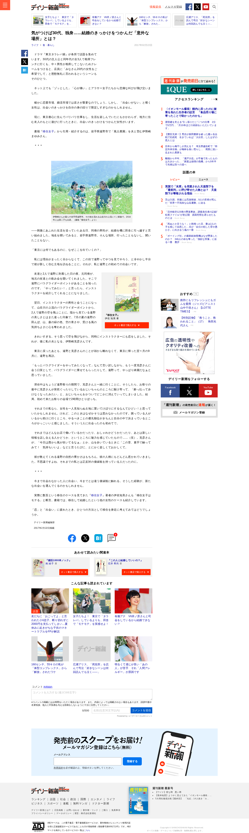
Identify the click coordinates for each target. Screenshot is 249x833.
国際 (83, 799)
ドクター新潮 (100, 803)
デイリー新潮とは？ (41, 810)
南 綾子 (50, 563)
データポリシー (64, 813)
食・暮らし (49, 45)
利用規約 (58, 768)
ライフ (34, 45)
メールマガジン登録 (192, 412)
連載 (66, 803)
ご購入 (104, 810)
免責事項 (115, 810)
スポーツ (53, 803)
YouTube (208, 387)
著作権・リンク (90, 810)
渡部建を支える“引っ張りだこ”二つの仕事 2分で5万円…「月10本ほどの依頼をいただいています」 (191, 125)
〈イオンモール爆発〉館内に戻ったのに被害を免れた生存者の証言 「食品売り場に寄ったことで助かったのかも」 (191, 112)
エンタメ (96, 799)
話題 (53, 799)
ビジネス (37, 803)
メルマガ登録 (173, 6)
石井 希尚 (113, 563)
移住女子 (48, 131)
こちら (87, 830)
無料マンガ (80, 803)
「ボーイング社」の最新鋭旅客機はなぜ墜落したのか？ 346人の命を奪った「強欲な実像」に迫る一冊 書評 (191, 238)
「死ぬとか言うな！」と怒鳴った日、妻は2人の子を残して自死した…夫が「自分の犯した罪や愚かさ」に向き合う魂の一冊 (191, 226)
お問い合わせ (72, 810)
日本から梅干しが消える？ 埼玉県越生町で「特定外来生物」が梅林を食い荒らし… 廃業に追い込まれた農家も (191, 149)
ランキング (38, 799)
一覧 (215, 99)
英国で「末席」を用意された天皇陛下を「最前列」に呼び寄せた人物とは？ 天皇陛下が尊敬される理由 (191, 190)
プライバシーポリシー (42, 813)
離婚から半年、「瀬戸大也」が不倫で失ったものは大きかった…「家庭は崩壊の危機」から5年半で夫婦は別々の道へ (191, 161)
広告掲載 (58, 810)
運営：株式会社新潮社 (85, 813)
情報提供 (155, 6)
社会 (63, 799)
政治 (73, 799)
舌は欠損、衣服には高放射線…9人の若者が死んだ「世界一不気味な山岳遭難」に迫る (190, 202)
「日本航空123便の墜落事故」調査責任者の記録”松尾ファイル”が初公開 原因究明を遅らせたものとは (191, 214)
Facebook (170, 387)
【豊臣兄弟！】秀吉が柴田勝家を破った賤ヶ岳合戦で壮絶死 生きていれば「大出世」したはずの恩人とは (191, 137)
